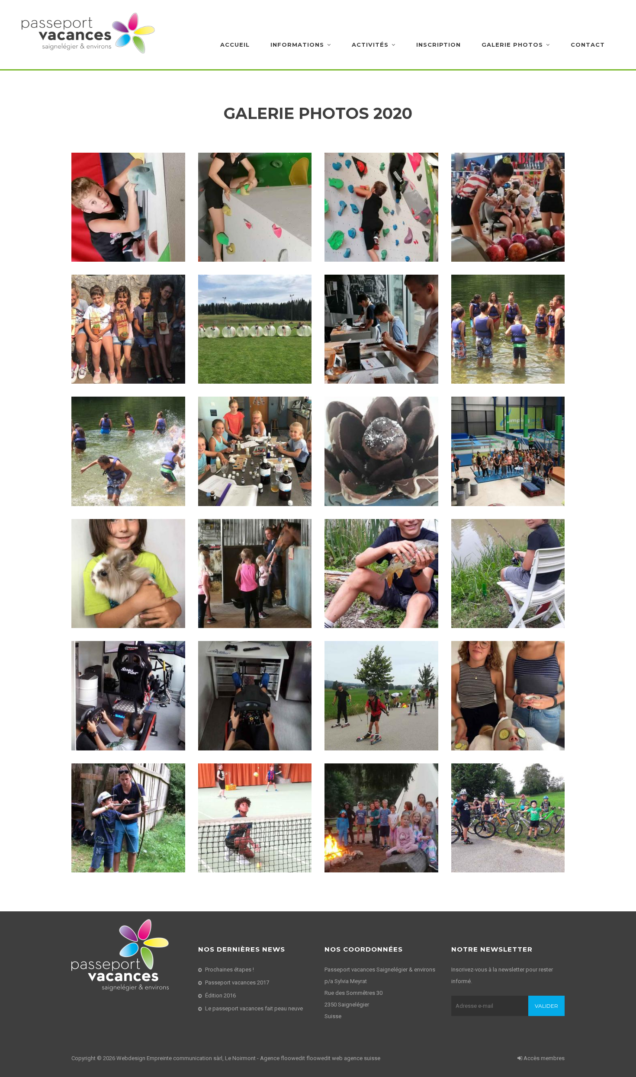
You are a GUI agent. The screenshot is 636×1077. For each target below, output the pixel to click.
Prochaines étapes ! (229, 969)
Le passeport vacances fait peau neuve (254, 1008)
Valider (546, 1006)
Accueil (235, 44)
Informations (297, 44)
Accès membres (543, 1058)
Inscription (438, 44)
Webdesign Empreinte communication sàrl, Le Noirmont (186, 1058)
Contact (588, 44)
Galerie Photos (512, 44)
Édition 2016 (220, 995)
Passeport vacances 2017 (237, 982)
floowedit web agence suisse (343, 1058)
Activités (370, 44)
